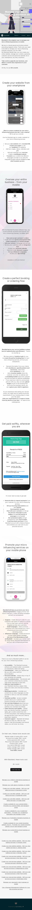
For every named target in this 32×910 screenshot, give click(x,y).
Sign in (28, 35)
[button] (16, 53)
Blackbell (19, 906)
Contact (23, 35)
